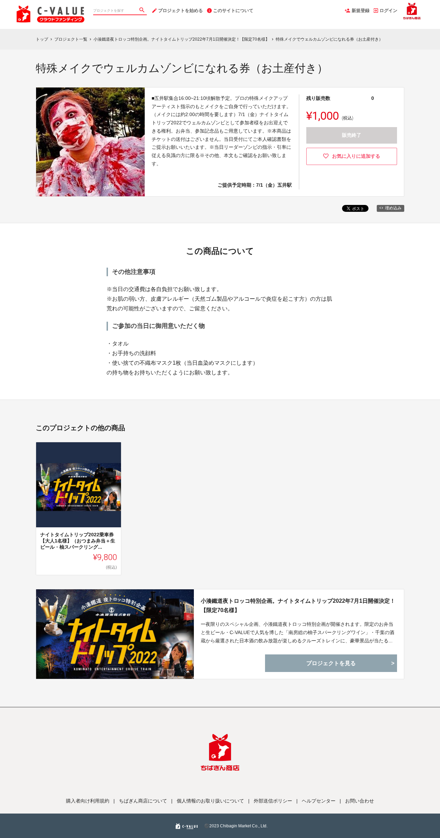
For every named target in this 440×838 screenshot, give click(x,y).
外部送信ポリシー (273, 801)
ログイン (388, 10)
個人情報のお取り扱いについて (210, 801)
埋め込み (393, 208)
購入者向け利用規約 (87, 801)
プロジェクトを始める (180, 10)
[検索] (143, 10)
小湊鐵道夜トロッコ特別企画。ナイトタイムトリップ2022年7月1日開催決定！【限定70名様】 (298, 605)
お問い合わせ (359, 801)
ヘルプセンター (319, 801)
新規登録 (361, 10)
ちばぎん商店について (143, 801)
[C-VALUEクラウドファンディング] (51, 7)
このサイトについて (233, 10)
